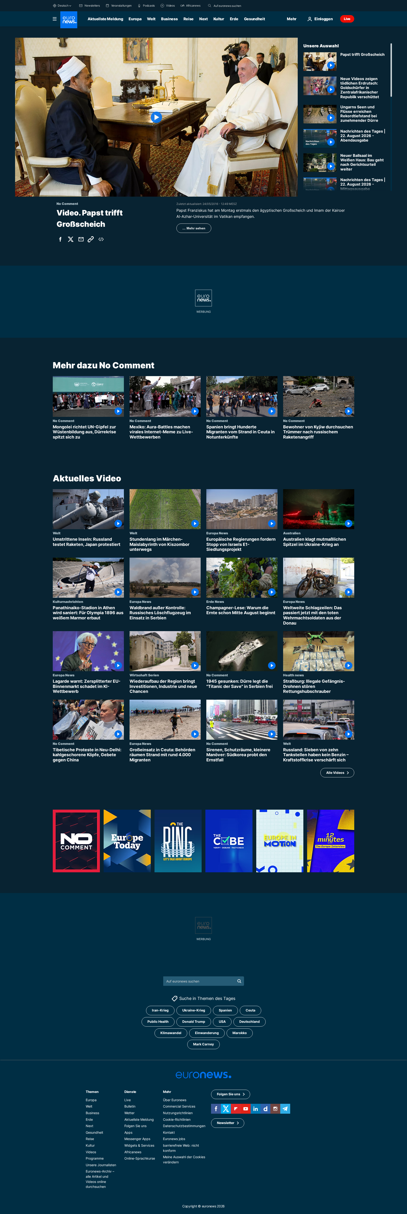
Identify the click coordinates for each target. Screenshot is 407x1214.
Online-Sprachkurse (139, 1159)
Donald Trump (193, 1022)
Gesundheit (254, 18)
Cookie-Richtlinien (177, 1119)
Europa (135, 18)
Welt (151, 18)
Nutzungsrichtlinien (178, 1113)
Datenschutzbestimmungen (184, 1126)
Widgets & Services (139, 1145)
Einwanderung (207, 1033)
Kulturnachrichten (68, 601)
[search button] (209, 5)
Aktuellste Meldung (105, 18)
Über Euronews (174, 1100)
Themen (92, 1092)
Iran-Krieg (160, 1010)
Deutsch (63, 5)
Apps (128, 1132)
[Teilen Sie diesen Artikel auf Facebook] (60, 239)
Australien (292, 533)
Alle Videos (335, 773)
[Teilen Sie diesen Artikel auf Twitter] (70, 239)
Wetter (129, 1113)
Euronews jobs (174, 1139)
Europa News (217, 533)
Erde (234, 18)
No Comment (63, 420)
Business (169, 18)
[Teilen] (81, 239)
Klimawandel (170, 1033)
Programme (95, 1159)
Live (347, 19)
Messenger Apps (137, 1139)
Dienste (130, 1092)
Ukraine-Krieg (193, 1010)
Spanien (225, 1010)
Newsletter (225, 1123)
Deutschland (249, 1022)
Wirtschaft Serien (144, 675)
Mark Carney (203, 1044)
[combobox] (233, 5)
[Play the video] (156, 117)
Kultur (218, 18)
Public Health (158, 1022)
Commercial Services (179, 1106)
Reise (188, 18)
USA (222, 1022)
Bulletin (129, 1106)
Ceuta (250, 1010)
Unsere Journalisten (101, 1165)
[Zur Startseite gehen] (68, 19)
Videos (91, 1152)
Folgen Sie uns (135, 1126)
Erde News (215, 601)
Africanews (132, 1152)
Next (203, 18)
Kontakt (169, 1132)
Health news (293, 675)
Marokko (239, 1033)
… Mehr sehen (193, 228)
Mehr (167, 1092)
